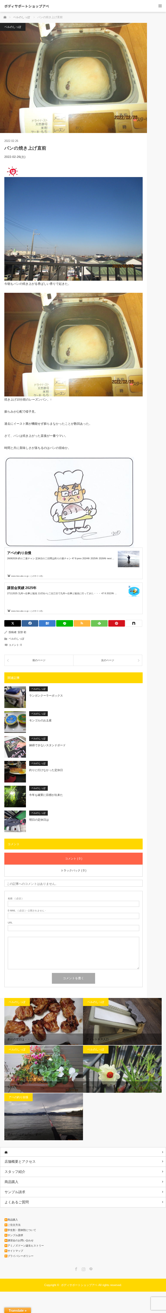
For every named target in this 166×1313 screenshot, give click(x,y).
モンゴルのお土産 (40, 720)
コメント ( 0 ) (73, 858)
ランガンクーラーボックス (46, 695)
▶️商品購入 (11, 1219)
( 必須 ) (15, 898)
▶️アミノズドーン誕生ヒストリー (24, 1245)
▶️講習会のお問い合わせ (19, 1240)
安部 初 (22, 632)
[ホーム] (83, 1152)
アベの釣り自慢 (18, 1097)
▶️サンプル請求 (13, 1235)
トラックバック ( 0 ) (73, 870)
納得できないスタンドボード (47, 745)
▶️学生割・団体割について (20, 1230)
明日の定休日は (39, 819)
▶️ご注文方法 (12, 1224)
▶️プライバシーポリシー (19, 1256)
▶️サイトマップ (13, 1250)
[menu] (160, 6)
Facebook (75, 1268)
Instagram (83, 1268)
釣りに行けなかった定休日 (46, 770)
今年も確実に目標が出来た (46, 795)
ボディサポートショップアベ (26, 6)
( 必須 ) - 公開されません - (27, 910)
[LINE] (64, 623)
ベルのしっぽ (12, 27)
